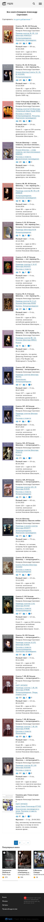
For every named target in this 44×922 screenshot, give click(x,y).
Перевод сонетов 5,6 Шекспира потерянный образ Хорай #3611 (28, 110)
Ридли (10, 3)
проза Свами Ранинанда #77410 (28, 806)
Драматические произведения (27, 159)
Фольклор (36, 116)
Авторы (5, 905)
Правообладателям (9, 909)
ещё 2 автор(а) (21, 804)
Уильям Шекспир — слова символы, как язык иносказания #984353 (28, 152)
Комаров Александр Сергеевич (28, 31)
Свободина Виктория (25, 874)
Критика (19, 306)
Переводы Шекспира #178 (26, 230)
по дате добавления (22, 19)
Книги (4, 897)
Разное (18, 343)
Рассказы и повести (23, 114)
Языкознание (21, 379)
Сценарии (19, 813)
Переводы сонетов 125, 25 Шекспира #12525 (26, 488)
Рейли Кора (6, 874)
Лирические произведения (26, 40)
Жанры (5, 901)
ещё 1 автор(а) (21, 685)
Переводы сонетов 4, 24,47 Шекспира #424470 (26, 265)
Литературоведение (23, 38)
